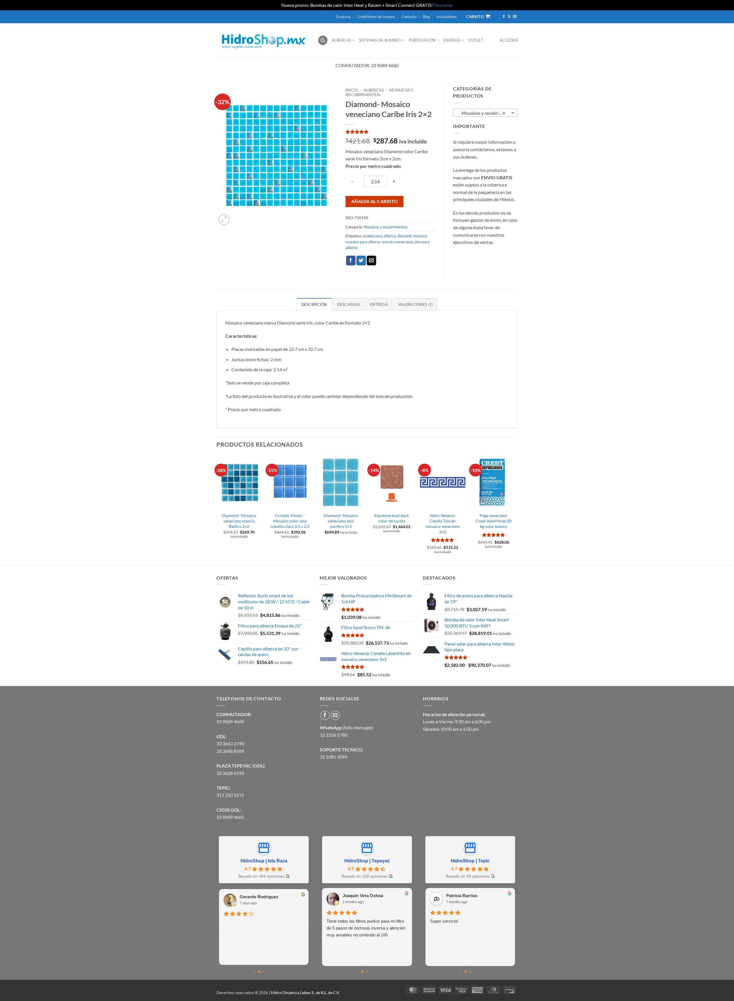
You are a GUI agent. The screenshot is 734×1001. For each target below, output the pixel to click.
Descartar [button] (443, 5)
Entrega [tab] (379, 304)
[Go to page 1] (259, 971)
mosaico (420, 236)
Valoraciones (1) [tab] (415, 304)
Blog (426, 16)
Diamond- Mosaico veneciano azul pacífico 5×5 (341, 520)
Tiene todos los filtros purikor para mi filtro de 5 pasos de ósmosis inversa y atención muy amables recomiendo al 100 (366, 928)
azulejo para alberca (379, 236)
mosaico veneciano (397, 242)
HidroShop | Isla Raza (264, 860)
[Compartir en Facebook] (351, 260)
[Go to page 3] (268, 971)
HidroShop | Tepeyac (367, 860)
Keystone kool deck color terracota (391, 518)
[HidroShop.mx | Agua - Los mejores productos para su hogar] (262, 40)
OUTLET (475, 40)
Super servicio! (444, 921)
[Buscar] (322, 40)
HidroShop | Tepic (470, 860)
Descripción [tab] (314, 304)
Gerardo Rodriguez (259, 896)
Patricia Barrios (461, 895)
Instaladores (446, 16)
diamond (404, 236)
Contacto (409, 16)
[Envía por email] (371, 260)
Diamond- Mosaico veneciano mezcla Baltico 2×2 (239, 520)
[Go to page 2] (264, 971)
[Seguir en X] (509, 17)
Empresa (343, 16)
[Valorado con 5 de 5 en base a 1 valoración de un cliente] (390, 131)
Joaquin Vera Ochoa (363, 895)
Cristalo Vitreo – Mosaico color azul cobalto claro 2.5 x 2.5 (289, 520)
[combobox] (485, 113)
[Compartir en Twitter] (361, 260)
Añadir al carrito (374, 201)
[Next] (516, 509)
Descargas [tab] (348, 304)
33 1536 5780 (333, 735)
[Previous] (216, 509)
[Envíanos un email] (514, 17)
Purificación (422, 40)
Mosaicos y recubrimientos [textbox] (485, 113)
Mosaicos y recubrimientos (379, 92)
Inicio (351, 90)
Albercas (341, 40)
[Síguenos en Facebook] (503, 17)
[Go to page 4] (273, 971)
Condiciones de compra (376, 16)
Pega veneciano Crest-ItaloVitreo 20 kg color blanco (494, 520)
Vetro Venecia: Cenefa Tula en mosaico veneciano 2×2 (443, 523)
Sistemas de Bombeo (380, 40)
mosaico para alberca (362, 242)
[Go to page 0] (255, 971)
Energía (452, 40)
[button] (224, 219)
